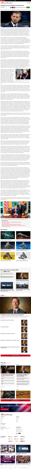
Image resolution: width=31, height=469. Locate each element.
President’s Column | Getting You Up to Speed (8, 333)
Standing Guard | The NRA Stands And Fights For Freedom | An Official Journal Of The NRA (23, 384)
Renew (8, 0)
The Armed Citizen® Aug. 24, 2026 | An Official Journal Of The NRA (7, 375)
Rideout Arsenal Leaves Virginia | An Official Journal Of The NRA (23, 290)
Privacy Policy (2, 467)
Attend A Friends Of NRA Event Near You (23, 463)
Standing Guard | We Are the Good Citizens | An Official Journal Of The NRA (23, 379)
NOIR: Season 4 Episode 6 (6, 226)
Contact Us (2, 418)
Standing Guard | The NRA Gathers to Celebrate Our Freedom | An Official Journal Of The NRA (23, 381)
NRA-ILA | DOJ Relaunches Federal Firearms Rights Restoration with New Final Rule (7, 277)
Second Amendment (11, 219)
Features (3, 7)
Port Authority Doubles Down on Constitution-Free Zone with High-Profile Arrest (10, 347)
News (1, 7)
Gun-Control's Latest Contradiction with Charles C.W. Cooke (11, 224)
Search (1, 422)
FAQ (17, 467)
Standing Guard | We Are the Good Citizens (7, 320)
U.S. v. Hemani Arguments (5, 326)
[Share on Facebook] (11, 7)
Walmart (19, 128)
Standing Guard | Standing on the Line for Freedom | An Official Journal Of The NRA (23, 375)
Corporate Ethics (10, 467)
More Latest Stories (19, 355)
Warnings (15, 467)
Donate (10, 0)
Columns (17, 364)
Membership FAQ (18, 430)
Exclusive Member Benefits (19, 429)
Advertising (2, 417)
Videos (17, 422)
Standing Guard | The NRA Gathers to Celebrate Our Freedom (10, 340)
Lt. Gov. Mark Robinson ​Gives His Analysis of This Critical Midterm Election (13, 225)
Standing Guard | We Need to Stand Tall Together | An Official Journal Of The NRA (22, 280)
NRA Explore (2, 429)
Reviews (17, 389)
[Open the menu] (29, 3)
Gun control (6, 219)
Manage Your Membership (19, 431)
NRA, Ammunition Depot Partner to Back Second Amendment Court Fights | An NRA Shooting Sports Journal (7, 290)
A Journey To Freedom (5, 223)
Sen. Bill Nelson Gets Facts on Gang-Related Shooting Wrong (11, 222)
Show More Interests (19, 400)
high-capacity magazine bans (20, 219)
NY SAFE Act (26, 219)
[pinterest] (15, 7)
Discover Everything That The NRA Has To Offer (7, 464)
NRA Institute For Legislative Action (5, 428)
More (5, 295)
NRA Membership (18, 428)
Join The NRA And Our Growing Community (21, 454)
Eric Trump (15, 219)
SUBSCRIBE (4, 409)
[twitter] (13, 7)
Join (6, 0)
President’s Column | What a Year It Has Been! (12, 315)
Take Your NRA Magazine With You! (6, 453)
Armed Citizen (3, 364)
